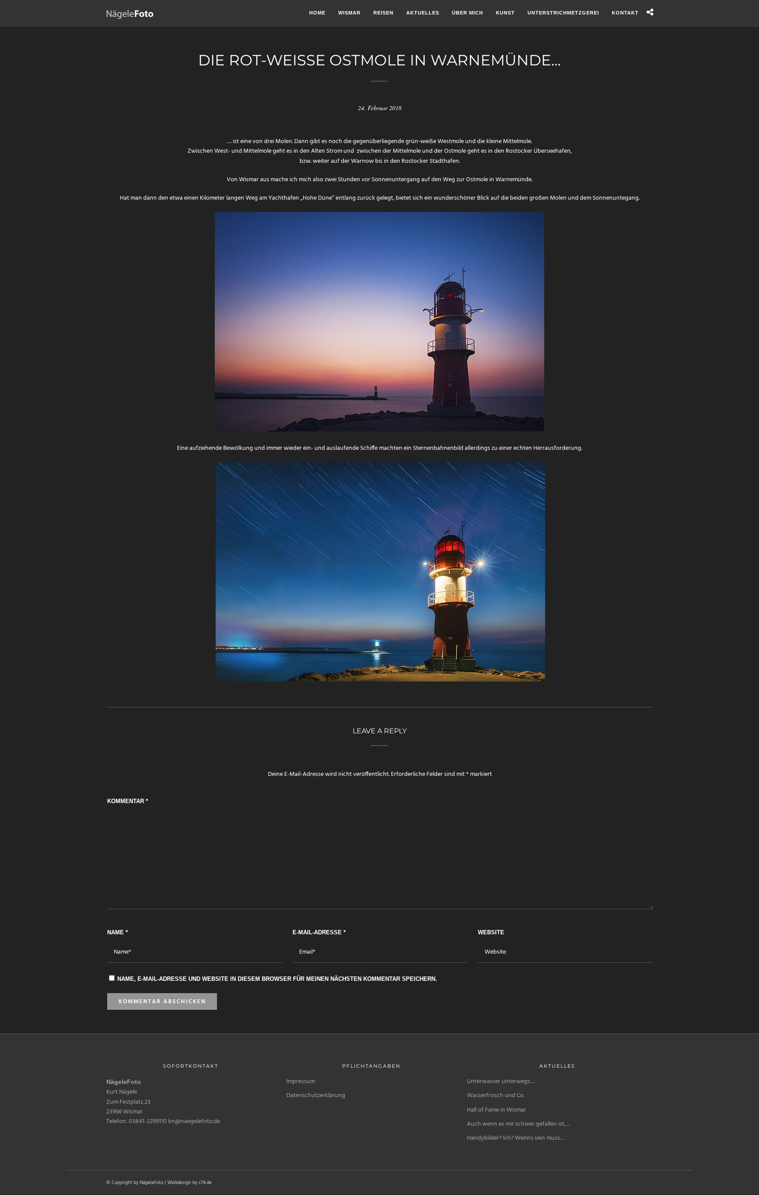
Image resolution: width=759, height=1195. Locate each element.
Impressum (300, 1082)
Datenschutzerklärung (315, 1096)
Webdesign (179, 1183)
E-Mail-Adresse (319, 932)
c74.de (205, 1183)
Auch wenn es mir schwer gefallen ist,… (518, 1124)
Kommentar (127, 801)
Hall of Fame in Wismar (496, 1110)
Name (117, 932)
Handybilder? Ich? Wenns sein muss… (515, 1138)
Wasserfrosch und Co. (495, 1096)
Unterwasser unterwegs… (501, 1082)
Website (491, 932)
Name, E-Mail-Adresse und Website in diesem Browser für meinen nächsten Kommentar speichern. (277, 979)
